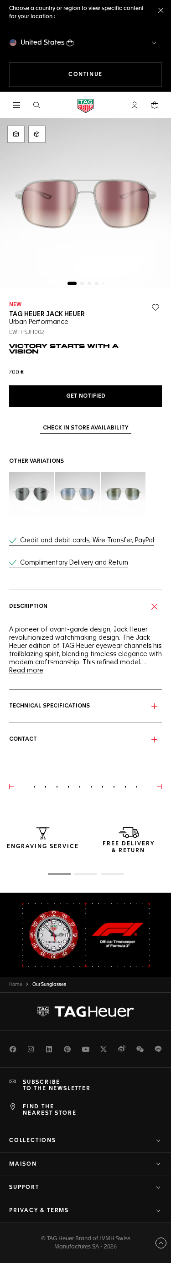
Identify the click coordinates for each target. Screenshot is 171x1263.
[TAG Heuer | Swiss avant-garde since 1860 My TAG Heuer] (86, 1011)
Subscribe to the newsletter (57, 1085)
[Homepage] (85, 105)
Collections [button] (32, 1140)
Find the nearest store (49, 1110)
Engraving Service (43, 846)
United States (43, 42)
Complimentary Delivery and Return (74, 563)
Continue (115, 74)
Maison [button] (23, 1164)
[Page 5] (103, 283)
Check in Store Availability (86, 428)
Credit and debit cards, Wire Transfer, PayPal (87, 540)
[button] (134, 105)
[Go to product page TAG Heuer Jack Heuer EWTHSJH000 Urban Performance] (123, 494)
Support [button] (24, 1187)
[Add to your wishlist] (155, 307)
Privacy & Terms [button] (39, 1210)
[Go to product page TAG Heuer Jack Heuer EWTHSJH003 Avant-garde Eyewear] (31, 494)
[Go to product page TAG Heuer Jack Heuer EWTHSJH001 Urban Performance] (77, 494)
